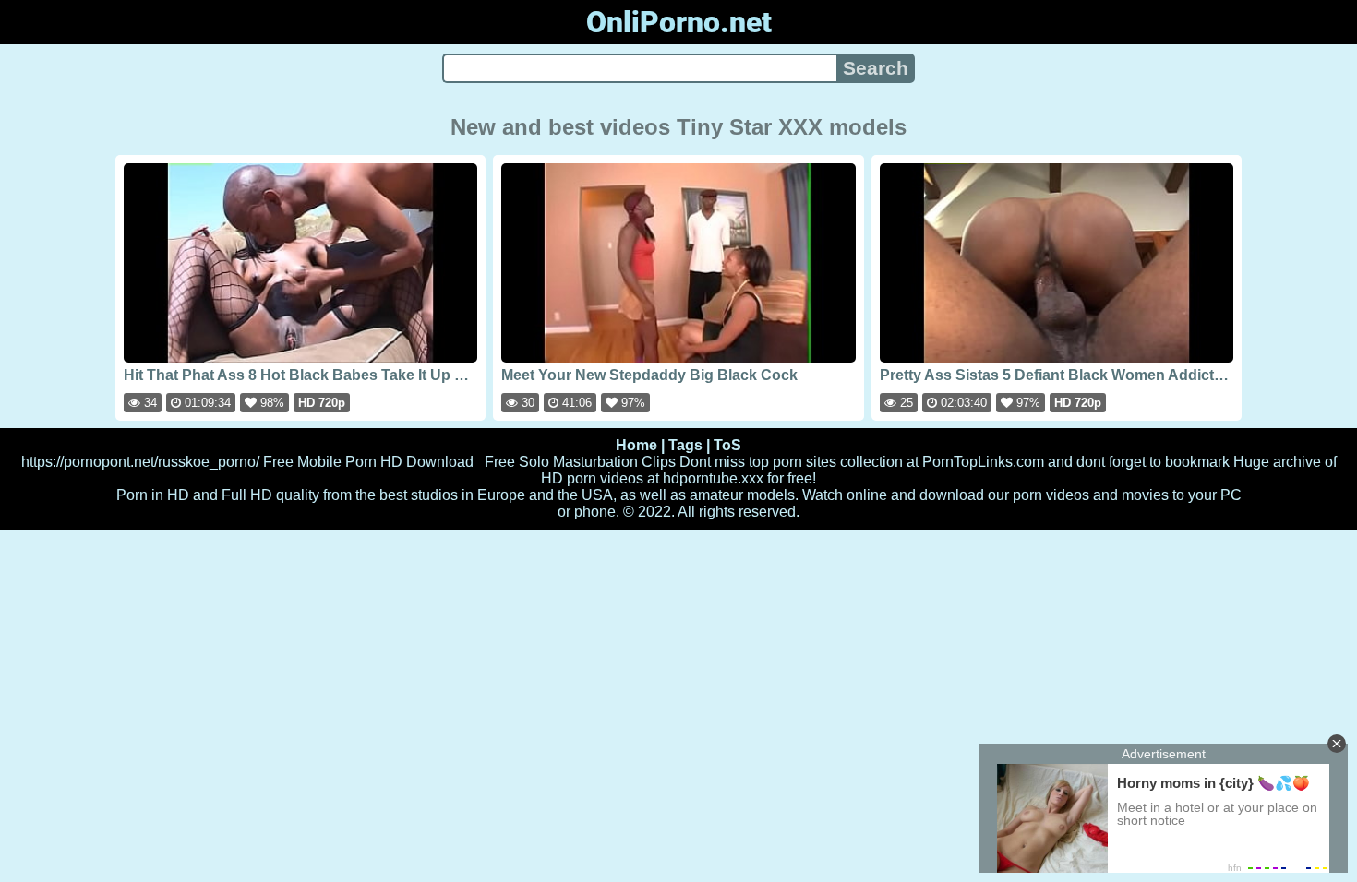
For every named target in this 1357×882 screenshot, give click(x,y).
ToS (727, 445)
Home (636, 445)
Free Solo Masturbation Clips (580, 462)
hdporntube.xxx (713, 478)
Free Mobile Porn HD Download (368, 462)
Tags (685, 445)
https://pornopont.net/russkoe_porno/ (140, 462)
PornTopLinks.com (983, 462)
